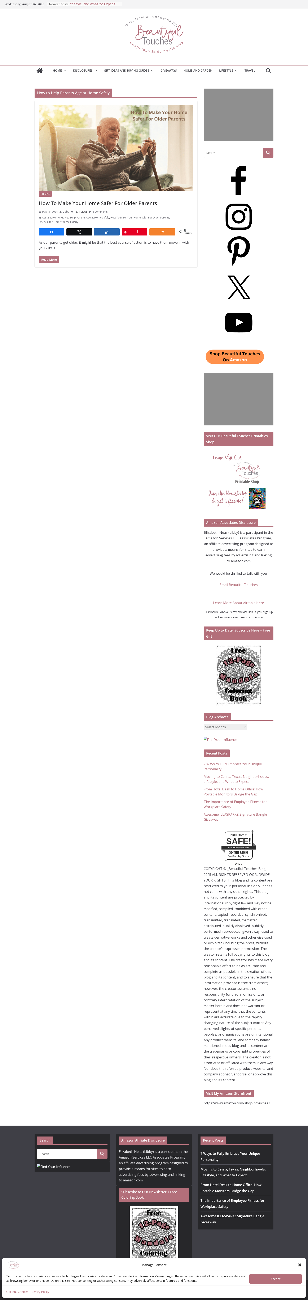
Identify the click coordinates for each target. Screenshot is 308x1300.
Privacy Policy (40, 1292)
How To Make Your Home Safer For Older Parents (98, 203)
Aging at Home (51, 217)
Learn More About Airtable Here (238, 602)
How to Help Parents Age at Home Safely (85, 217)
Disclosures (83, 70)
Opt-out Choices (17, 1292)
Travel (250, 70)
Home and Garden (198, 70)
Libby (66, 211)
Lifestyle (226, 70)
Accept (275, 1279)
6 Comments (99, 211)
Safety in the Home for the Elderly (58, 222)
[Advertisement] (238, 115)
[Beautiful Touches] (40, 71)
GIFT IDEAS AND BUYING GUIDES (126, 70)
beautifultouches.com (238, 847)
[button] (300, 1265)
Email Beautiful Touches (239, 584)
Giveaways (168, 70)
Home (57, 70)
